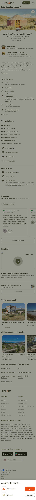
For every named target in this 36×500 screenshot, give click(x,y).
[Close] (18, 250)
